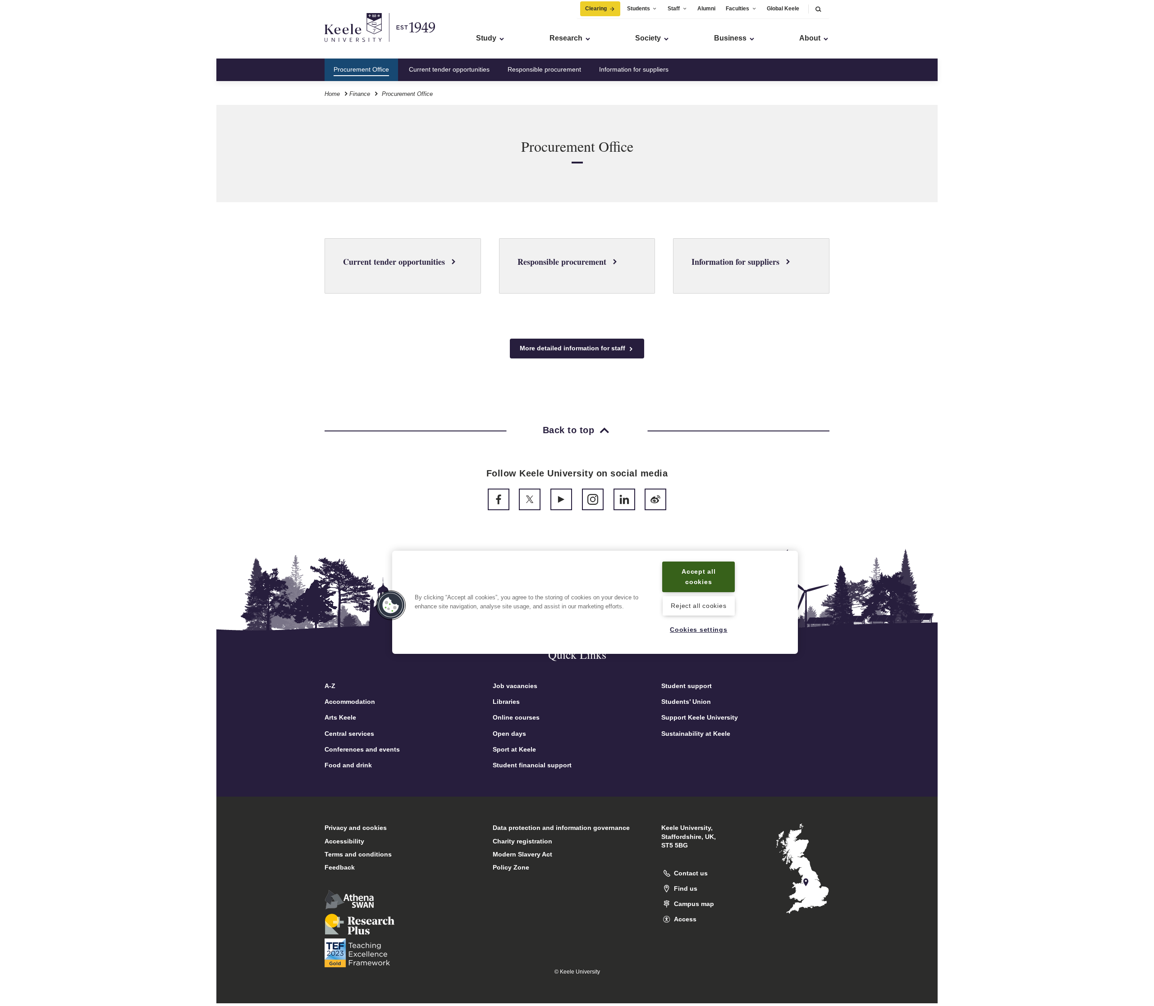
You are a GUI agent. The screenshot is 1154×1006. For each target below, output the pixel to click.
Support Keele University (699, 717)
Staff (674, 8)
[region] (595, 602)
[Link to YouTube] (561, 499)
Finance (359, 94)
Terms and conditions (358, 854)
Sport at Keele (514, 749)
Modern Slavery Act (522, 854)
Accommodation (350, 701)
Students (638, 8)
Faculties (737, 8)
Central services (349, 733)
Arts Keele (340, 717)
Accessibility (344, 841)
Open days (509, 733)
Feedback (340, 867)
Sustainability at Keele (695, 733)
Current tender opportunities (449, 69)
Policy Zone (511, 867)
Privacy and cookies (356, 827)
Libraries (506, 701)
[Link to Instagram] (593, 499)
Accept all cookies (698, 576)
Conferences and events (362, 749)
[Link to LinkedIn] (624, 499)
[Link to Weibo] (655, 499)
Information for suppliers (634, 69)
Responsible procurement (544, 69)
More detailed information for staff (573, 348)
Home (332, 94)
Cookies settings (699, 629)
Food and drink (348, 765)
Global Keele (783, 8)
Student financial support (532, 765)
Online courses (516, 717)
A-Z (330, 685)
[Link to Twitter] (529, 499)
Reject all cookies (698, 605)
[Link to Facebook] (498, 499)
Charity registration (522, 841)
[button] (818, 8)
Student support (686, 685)
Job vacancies (515, 685)
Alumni (706, 8)
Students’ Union (686, 701)
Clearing (596, 8)
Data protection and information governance (561, 827)
